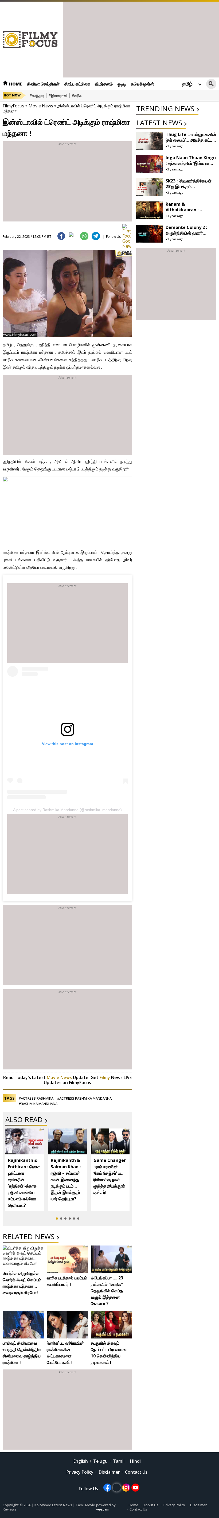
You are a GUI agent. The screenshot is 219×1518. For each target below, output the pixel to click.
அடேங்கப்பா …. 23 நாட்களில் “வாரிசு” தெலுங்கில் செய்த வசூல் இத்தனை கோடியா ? (107, 1290)
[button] (57, 1218)
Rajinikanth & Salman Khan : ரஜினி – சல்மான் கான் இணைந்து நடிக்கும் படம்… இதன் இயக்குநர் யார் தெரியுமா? (66, 1179)
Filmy (105, 1077)
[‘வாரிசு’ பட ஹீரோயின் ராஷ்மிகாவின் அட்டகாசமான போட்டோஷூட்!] (67, 1324)
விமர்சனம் (104, 84)
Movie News (41, 106)
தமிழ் (187, 83)
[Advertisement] (141, 39)
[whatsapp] (84, 236)
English (80, 1461)
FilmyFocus (13, 106)
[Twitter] (73, 236)
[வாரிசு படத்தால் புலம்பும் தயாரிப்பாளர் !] (67, 1259)
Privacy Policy (79, 1472)
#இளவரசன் (58, 95)
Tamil (118, 1461)
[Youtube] (135, 1488)
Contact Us (136, 1472)
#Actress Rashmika (36, 1098)
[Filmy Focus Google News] (126, 228)
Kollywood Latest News (53, 1505)
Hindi (135, 1461)
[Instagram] (126, 1488)
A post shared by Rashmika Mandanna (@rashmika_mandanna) (67, 810)
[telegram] (96, 236)
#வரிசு (77, 95)
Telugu (100, 1461)
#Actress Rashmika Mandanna (84, 1098)
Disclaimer (109, 1472)
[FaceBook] (61, 236)
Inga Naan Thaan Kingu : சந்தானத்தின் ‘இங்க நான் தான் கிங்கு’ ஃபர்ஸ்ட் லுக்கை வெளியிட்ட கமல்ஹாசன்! (191, 166)
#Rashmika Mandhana (38, 1103)
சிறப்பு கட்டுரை (77, 84)
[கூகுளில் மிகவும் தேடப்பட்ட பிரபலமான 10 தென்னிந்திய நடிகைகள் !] (111, 1324)
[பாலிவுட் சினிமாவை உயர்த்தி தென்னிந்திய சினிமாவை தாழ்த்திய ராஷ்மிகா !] (23, 1324)
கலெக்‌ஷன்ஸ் (142, 84)
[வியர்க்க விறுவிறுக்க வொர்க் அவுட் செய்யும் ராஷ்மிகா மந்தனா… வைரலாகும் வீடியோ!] (23, 1257)
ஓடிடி (122, 84)
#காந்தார (36, 95)
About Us (150, 1505)
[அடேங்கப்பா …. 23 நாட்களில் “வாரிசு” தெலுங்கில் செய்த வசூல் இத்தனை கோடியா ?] (111, 1259)
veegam (102, 1509)
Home (15, 84)
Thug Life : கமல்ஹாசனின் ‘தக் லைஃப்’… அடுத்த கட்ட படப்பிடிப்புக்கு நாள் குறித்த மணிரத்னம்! (191, 142)
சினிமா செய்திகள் (43, 84)
